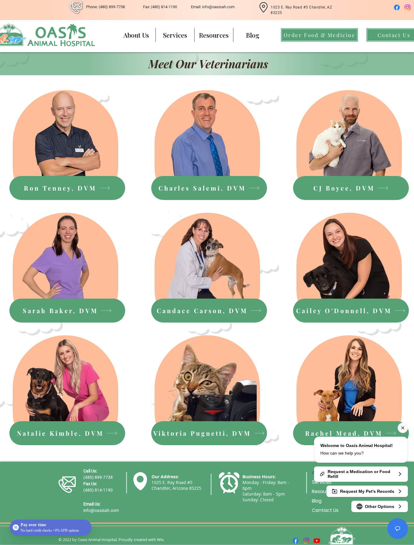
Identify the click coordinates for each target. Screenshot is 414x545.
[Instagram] (407, 7)
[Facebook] (397, 7)
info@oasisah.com (101, 510)
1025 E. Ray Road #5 (172, 482)
